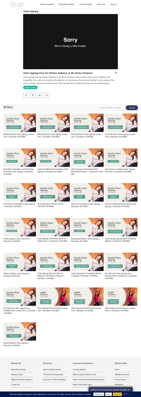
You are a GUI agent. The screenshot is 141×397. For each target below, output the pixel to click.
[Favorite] (116, 73)
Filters (9, 107)
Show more (30, 87)
